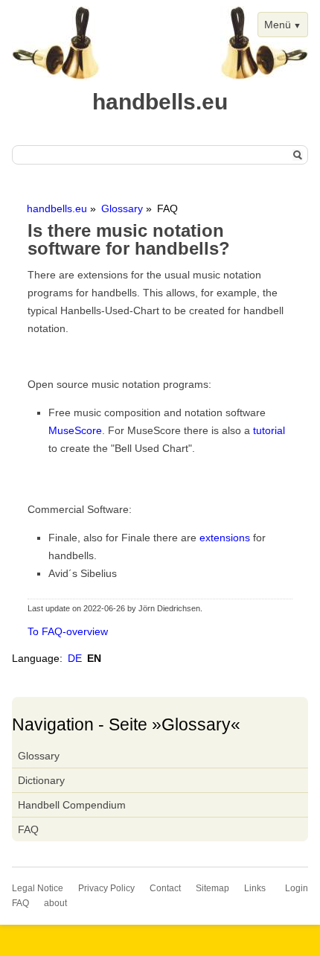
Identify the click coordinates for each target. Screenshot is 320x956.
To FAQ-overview (68, 631)
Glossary (122, 208)
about (55, 903)
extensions (224, 538)
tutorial (269, 430)
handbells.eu (57, 208)
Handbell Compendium (72, 805)
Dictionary (41, 780)
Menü (277, 25)
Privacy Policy (106, 888)
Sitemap (212, 888)
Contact (165, 888)
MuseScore (75, 430)
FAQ (28, 829)
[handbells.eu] (56, 77)
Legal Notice (37, 888)
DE (75, 658)
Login (296, 888)
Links (255, 888)
